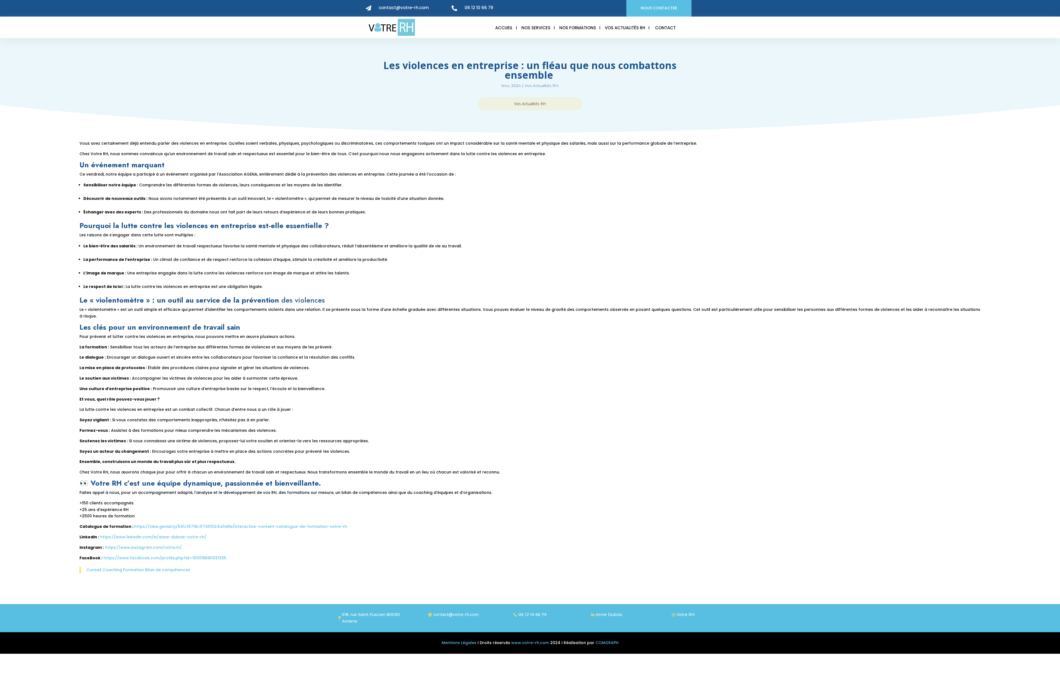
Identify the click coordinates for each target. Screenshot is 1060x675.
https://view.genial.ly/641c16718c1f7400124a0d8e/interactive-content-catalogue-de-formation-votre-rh (241, 526)
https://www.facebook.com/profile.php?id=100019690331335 (165, 558)
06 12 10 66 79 (479, 7)
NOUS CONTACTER (659, 8)
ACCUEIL (504, 28)
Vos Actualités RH (541, 85)
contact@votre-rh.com (404, 7)
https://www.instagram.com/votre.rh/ (144, 547)
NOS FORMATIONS (577, 28)
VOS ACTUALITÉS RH (625, 28)
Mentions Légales (459, 642)
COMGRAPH (607, 642)
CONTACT (665, 28)
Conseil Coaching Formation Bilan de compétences (138, 570)
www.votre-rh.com (529, 642)
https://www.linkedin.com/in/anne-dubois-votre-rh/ (153, 537)
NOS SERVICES (535, 28)
